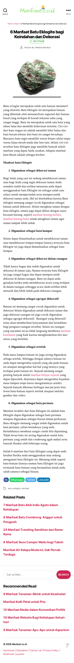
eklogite (16, 488)
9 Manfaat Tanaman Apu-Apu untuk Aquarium (36, 630)
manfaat (25, 488)
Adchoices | (9, 650)
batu (10, 488)
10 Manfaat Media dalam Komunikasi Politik (34, 609)
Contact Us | (36, 650)
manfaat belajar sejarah (45, 375)
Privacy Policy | (51, 650)
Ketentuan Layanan (13, 654)
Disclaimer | (22, 650)
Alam (17, 23)
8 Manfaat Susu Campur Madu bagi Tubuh (33, 542)
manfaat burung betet (16, 219)
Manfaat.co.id (19, 644)
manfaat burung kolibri (46, 214)
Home (10, 23)
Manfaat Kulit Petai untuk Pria (24, 602)
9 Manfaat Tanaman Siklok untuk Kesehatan (34, 594)
